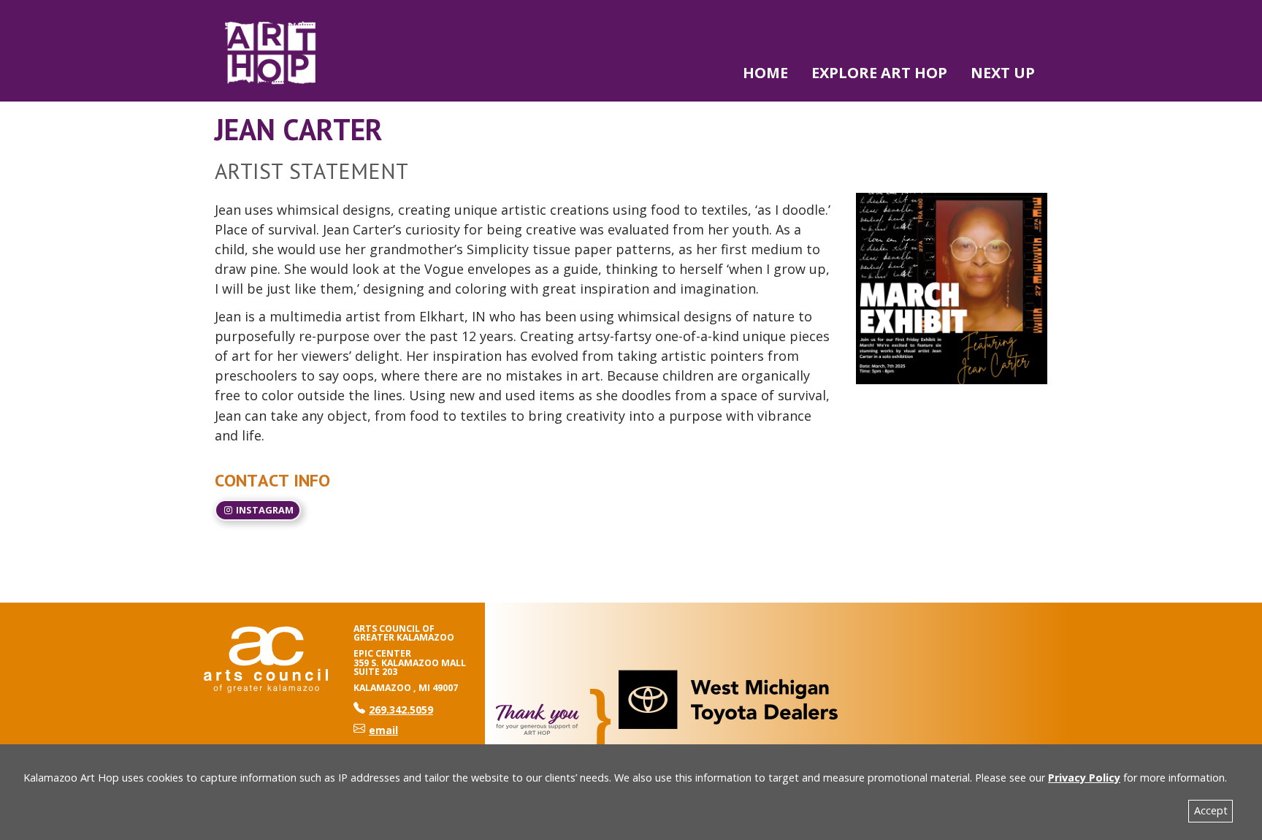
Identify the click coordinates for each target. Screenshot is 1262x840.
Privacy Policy (1084, 777)
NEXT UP (1003, 73)
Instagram (264, 509)
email (383, 730)
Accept (1211, 810)
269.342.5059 (393, 710)
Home (765, 73)
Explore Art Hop (879, 73)
